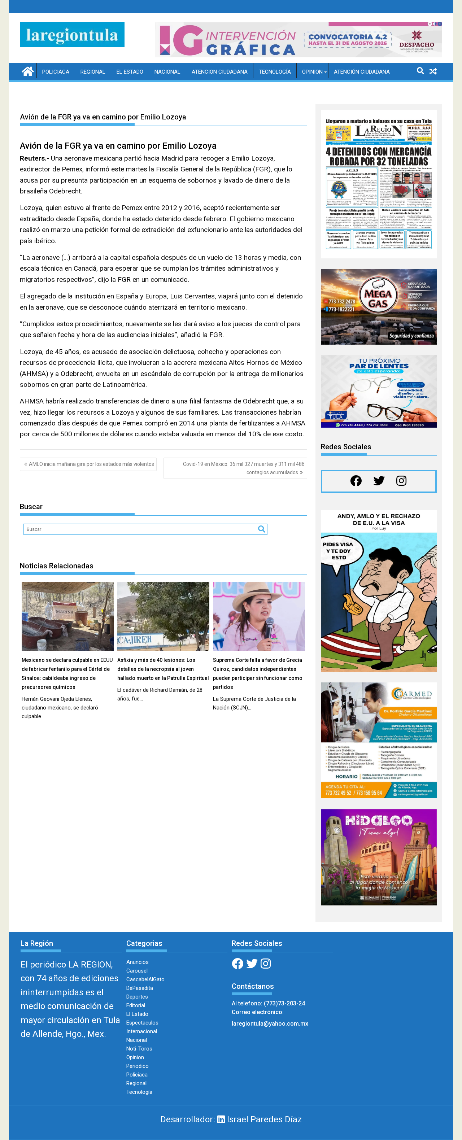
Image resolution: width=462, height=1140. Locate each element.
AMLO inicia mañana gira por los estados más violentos (91, 464)
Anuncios (137, 962)
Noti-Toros (139, 1048)
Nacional (167, 72)
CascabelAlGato (145, 979)
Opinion (312, 72)
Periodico (137, 1066)
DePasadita (139, 988)
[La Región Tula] (26, 70)
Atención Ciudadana (362, 72)
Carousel (137, 971)
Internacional (141, 1031)
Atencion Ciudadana (220, 72)
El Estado (130, 72)
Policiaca (55, 72)
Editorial (135, 1005)
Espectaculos (142, 1022)
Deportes (137, 996)
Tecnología (275, 72)
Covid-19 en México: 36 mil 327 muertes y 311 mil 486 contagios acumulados (244, 468)
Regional (92, 72)
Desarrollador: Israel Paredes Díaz (231, 1119)
